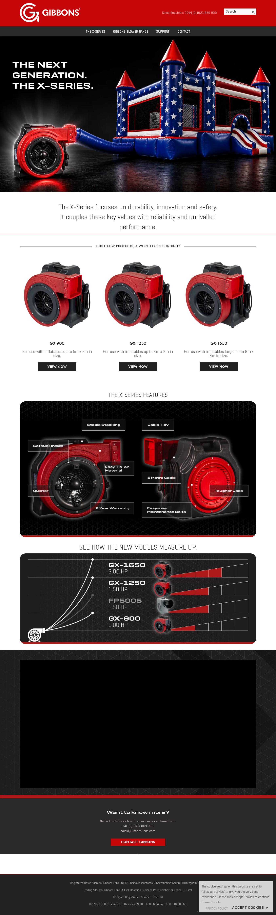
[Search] (240, 11)
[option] (57, 315)
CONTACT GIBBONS (138, 842)
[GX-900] (57, 295)
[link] (138, 114)
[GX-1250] (138, 295)
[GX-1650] (218, 295)
